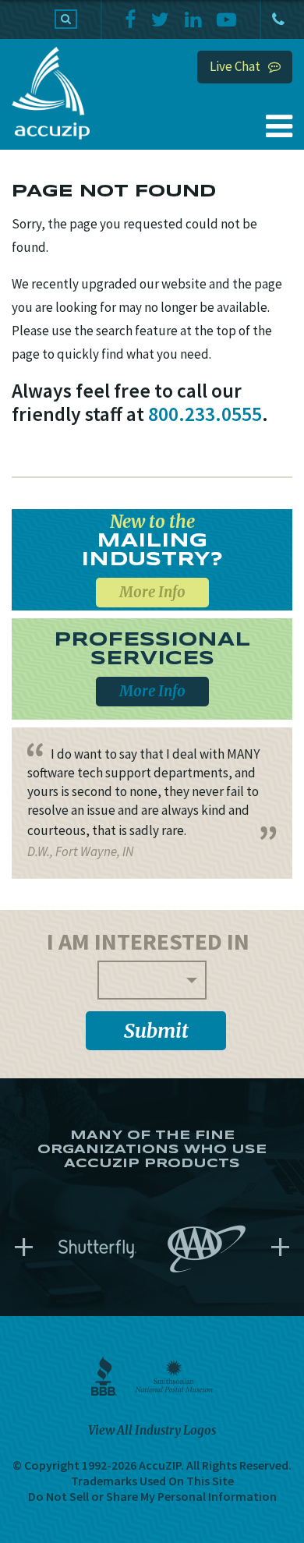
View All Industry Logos (152, 1430)
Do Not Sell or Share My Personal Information (152, 1496)
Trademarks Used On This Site (152, 1480)
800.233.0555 (276, 19)
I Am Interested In (148, 941)
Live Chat (235, 66)
